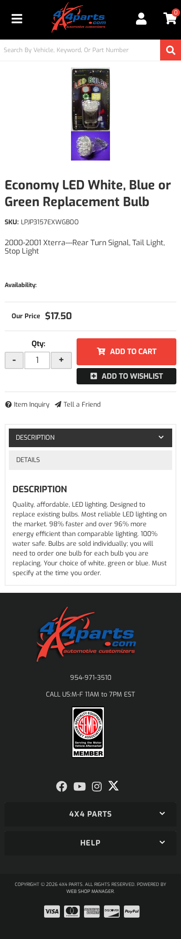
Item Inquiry (32, 404)
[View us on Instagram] (97, 787)
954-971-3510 (90, 677)
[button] (90, 50)
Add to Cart (133, 351)
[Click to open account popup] (141, 18)
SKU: (12, 222)
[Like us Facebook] (61, 787)
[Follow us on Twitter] (113, 786)
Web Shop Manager (90, 891)
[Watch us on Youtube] (79, 787)
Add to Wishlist (132, 376)
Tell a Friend (82, 404)
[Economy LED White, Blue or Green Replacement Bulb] (90, 114)
